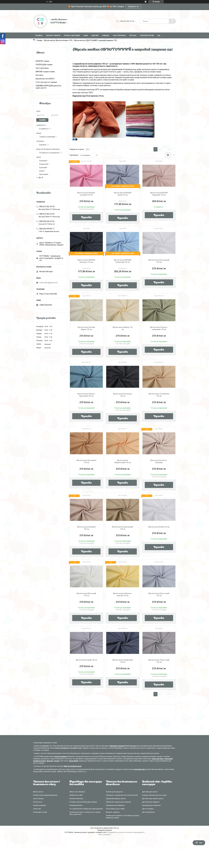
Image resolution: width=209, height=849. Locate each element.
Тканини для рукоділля (114, 792)
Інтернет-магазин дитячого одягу (154, 795)
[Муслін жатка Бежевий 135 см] (86, 510)
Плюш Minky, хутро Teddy (115, 809)
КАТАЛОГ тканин (42, 61)
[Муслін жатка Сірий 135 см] (86, 643)
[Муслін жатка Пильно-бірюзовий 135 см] (86, 377)
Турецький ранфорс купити (116, 798)
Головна (38, 35)
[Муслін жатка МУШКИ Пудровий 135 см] (159, 176)
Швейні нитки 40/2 (76, 795)
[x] (76, 140)
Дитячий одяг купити (149, 792)
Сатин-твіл (37, 809)
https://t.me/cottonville (48, 294)
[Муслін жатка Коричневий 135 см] (122, 510)
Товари (39, 40)
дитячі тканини (61, 756)
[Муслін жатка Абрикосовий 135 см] (122, 443)
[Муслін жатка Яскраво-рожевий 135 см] (86, 176)
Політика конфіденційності (135, 832)
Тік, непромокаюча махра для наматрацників (86, 809)
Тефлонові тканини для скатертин (118, 802)
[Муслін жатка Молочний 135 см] (86, 576)
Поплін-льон (37, 802)
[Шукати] (172, 21)
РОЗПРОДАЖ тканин (44, 65)
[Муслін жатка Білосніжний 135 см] (159, 243)
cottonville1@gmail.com (48, 283)
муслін (57, 761)
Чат (200, 843)
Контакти (39, 75)
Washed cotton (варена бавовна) (45, 795)
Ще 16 (41, 177)
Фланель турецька (112, 812)
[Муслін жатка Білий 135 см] (159, 510)
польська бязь (158, 759)
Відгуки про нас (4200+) (45, 79)
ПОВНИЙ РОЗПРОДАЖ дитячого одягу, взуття (48, 87)
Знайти (42, 120)
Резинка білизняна (76, 798)
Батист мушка (38, 798)
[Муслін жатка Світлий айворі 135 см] (86, 310)
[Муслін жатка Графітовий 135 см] (122, 643)
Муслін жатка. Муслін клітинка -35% (58, 40)
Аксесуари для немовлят (151, 805)
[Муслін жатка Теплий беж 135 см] (159, 377)
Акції (86, 35)
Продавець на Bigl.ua (104, 830)
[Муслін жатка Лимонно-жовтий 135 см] (122, 576)
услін (76, 89)
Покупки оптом (147, 35)
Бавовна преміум (39, 805)
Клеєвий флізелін (75, 805)
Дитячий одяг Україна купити (152, 798)
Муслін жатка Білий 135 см (158, 527)
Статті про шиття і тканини (46, 82)
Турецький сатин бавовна (115, 805)
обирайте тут (133, 6)
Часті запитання (42, 68)
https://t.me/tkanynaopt (72, 766)
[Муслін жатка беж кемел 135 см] (86, 443)
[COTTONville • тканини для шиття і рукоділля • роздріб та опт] (40, 21)
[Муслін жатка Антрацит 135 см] (122, 377)
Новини (105, 35)
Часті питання (119, 35)
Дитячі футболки (148, 812)
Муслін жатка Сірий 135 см (86, 660)
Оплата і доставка (72, 35)
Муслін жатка (38, 792)
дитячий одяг (139, 769)
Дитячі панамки (148, 809)
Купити (86, 217)
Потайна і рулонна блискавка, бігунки (83, 802)
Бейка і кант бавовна (77, 792)
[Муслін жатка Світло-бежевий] (159, 443)
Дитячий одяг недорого (151, 802)
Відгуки (95, 35)
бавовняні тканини (116, 746)
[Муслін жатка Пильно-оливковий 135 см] (159, 310)
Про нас (132, 35)
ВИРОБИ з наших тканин (45, 72)
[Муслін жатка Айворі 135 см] (122, 310)
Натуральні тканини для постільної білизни (122, 795)
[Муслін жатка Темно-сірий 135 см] (159, 643)
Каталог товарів (53, 35)
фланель (50, 761)
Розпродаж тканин (40, 812)
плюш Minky (73, 761)
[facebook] (74, 140)
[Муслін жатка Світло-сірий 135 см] (159, 576)
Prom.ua (116, 828)
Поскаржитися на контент (116, 832)
